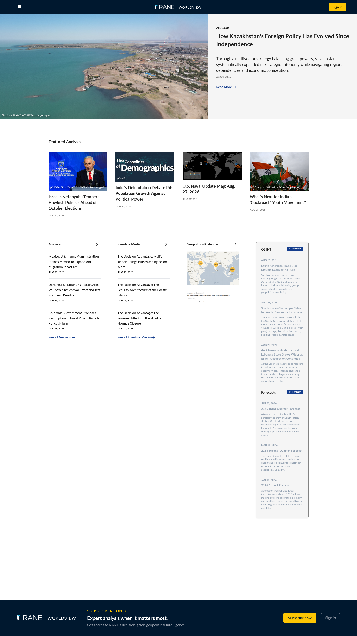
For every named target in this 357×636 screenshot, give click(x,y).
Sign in (330, 617)
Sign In (337, 7)
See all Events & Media (134, 337)
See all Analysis (60, 337)
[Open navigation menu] (20, 7)
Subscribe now (300, 618)
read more (226, 87)
